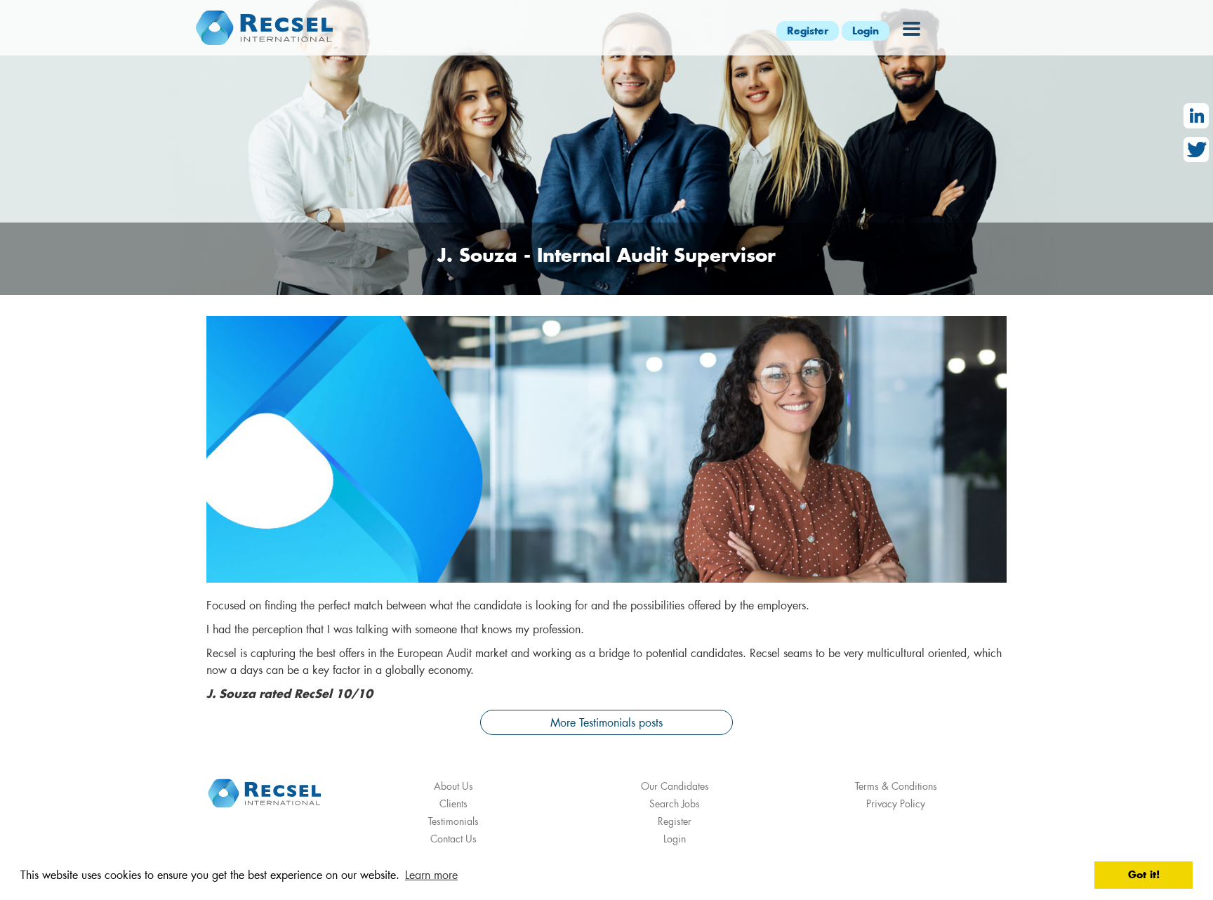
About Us (453, 786)
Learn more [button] (431, 874)
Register (807, 30)
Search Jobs (674, 803)
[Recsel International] (264, 28)
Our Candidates (675, 786)
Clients (453, 803)
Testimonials (453, 821)
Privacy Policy (895, 803)
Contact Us (453, 838)
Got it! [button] (1144, 874)
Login (865, 30)
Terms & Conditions (896, 786)
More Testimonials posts (606, 722)
